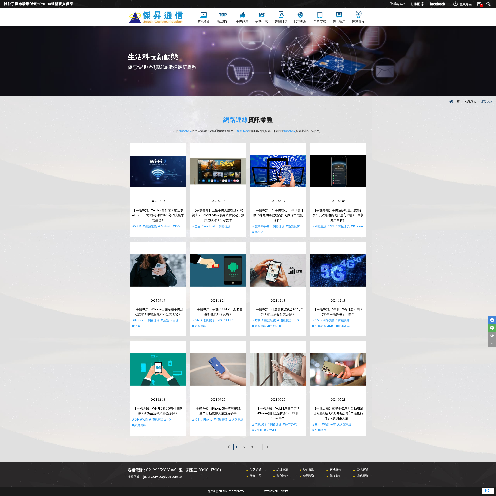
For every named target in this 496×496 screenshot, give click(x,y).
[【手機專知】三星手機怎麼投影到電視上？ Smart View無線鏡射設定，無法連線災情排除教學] (218, 171)
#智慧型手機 (260, 226)
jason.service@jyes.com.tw (162, 477)
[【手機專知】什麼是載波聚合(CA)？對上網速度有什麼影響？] (278, 270)
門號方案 (319, 21)
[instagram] (397, 4)
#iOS (176, 226)
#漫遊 (136, 326)
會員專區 (465, 4)
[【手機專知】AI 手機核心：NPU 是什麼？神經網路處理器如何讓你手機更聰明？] (278, 171)
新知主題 (255, 476)
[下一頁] (267, 447)
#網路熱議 (268, 320)
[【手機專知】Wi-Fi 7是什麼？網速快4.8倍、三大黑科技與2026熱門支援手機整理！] (158, 171)
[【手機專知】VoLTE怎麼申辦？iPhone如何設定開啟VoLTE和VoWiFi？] (278, 369)
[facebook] (437, 4)
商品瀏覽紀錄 (492, 336)
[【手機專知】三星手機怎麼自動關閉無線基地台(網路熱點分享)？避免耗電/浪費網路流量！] (338, 369)
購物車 (481, 5)
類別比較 (282, 476)
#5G (330, 226)
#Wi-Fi (136, 226)
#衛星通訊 (342, 226)
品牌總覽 (255, 469)
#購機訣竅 (342, 320)
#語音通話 (289, 425)
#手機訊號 (274, 326)
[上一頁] (229, 447)
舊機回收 (281, 21)
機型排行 (223, 21)
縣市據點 (309, 469)
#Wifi (144, 419)
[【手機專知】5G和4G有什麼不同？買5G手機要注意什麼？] (338, 270)
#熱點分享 (328, 425)
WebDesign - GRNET (276, 491)
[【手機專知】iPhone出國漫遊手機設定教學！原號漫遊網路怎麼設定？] (158, 270)
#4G (218, 320)
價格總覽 (203, 21)
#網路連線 (149, 226)
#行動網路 (207, 320)
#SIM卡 (228, 320)
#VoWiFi (270, 430)
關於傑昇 (358, 21)
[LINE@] (417, 4)
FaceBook (492, 320)
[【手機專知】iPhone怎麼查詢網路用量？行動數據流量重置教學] (218, 369)
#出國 (174, 320)
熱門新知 (309, 476)
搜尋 (488, 4)
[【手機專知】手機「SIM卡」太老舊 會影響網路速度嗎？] (218, 270)
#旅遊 (164, 320)
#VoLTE (257, 430)
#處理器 (257, 232)
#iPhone (356, 226)
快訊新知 (339, 21)
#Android (164, 226)
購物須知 (335, 476)
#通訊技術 (292, 226)
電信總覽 (362, 469)
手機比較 (261, 21)
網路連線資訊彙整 (162, 21)
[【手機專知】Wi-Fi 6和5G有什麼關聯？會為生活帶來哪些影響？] (158, 369)
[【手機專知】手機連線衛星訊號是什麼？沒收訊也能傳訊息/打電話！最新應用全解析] (338, 171)
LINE (492, 328)
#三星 (196, 226)
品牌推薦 (282, 469)
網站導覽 (362, 476)
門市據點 (300, 21)
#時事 (256, 320)
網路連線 (235, 119)
